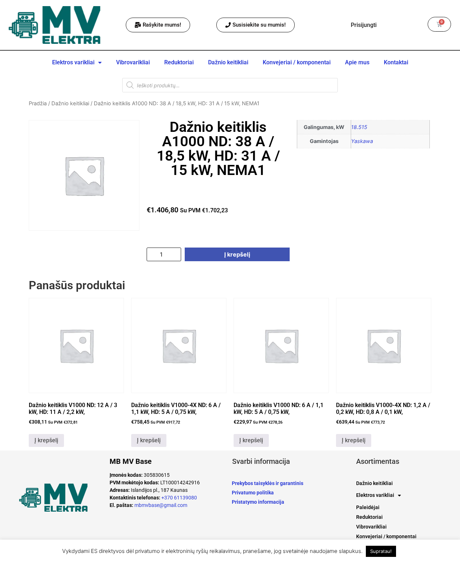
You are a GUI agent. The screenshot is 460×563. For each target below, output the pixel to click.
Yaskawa (362, 141)
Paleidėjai (368, 507)
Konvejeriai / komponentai (297, 62)
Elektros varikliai (73, 62)
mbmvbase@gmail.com (160, 505)
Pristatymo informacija (258, 502)
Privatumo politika (253, 492)
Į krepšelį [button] (46, 440)
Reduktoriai (179, 62)
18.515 (359, 127)
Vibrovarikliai (133, 62)
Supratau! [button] (381, 551)
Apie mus (357, 62)
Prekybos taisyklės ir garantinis (267, 483)
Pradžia (38, 103)
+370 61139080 (179, 497)
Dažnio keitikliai (228, 62)
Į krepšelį (237, 254)
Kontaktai (396, 62)
